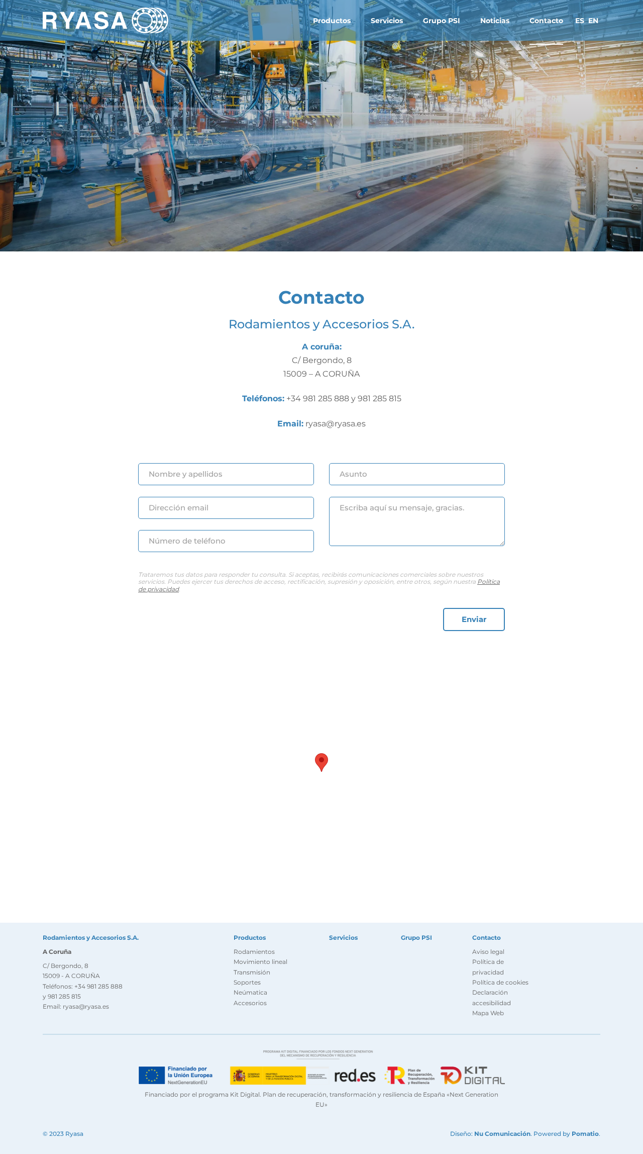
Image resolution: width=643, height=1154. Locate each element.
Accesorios (250, 1003)
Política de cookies (500, 982)
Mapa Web (488, 1013)
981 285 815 (379, 398)
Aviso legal (488, 951)
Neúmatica (250, 992)
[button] (321, 762)
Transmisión (252, 972)
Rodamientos (254, 951)
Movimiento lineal (260, 961)
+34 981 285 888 (317, 398)
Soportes (247, 982)
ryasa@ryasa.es (335, 423)
